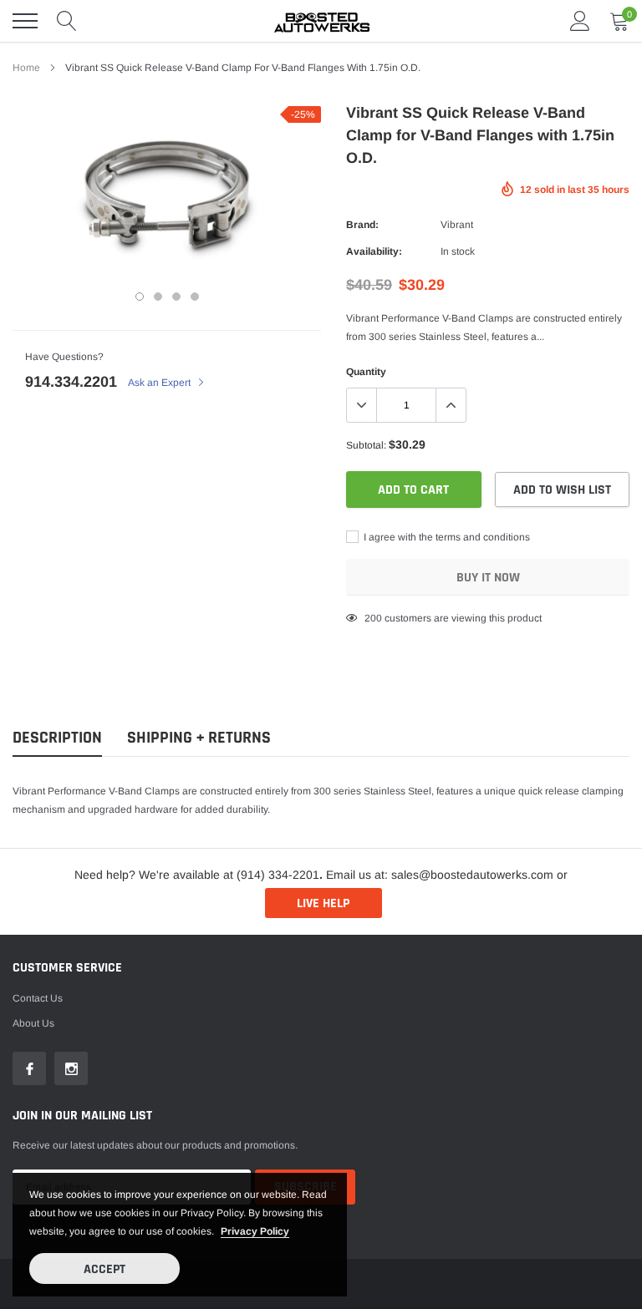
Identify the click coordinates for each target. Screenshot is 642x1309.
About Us (33, 1023)
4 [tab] (195, 296)
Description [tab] (57, 738)
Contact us (38, 998)
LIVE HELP (323, 903)
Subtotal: (366, 445)
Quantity (366, 372)
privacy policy (255, 1231)
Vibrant (457, 225)
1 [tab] (139, 296)
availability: (374, 251)
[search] (67, 21)
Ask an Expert (160, 382)
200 (373, 618)
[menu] (25, 20)
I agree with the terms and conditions (445, 537)
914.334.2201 (71, 381)
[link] (29, 1068)
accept (104, 1269)
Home (26, 68)
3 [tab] (176, 296)
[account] (580, 21)
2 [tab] (158, 296)
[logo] (321, 21)
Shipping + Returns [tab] (199, 738)
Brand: (362, 225)
